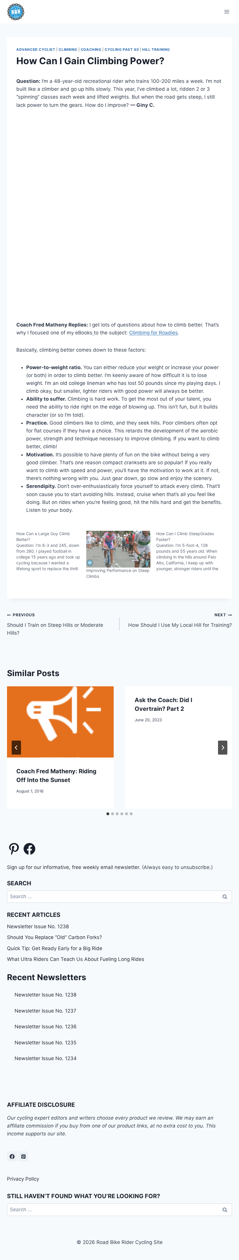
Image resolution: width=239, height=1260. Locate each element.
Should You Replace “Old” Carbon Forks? (54, 937)
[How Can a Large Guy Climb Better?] (51, 551)
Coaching (91, 49)
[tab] (107, 813)
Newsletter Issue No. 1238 (38, 926)
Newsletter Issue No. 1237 (45, 1011)
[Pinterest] (23, 1156)
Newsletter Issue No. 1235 (45, 1043)
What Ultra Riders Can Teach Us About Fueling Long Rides (75, 959)
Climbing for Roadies (153, 333)
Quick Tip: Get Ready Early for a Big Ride (54, 948)
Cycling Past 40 (122, 49)
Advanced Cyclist (35, 49)
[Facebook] (12, 1156)
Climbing (68, 49)
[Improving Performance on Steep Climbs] (118, 549)
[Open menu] (226, 11)
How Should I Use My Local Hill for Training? (180, 620)
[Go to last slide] (16, 748)
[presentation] (60, 722)
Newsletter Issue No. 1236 (46, 1026)
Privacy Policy (23, 1179)
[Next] (222, 748)
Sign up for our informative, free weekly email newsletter (73, 867)
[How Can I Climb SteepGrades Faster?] (191, 551)
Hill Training (156, 49)
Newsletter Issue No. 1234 (46, 1058)
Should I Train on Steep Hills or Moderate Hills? (55, 624)
